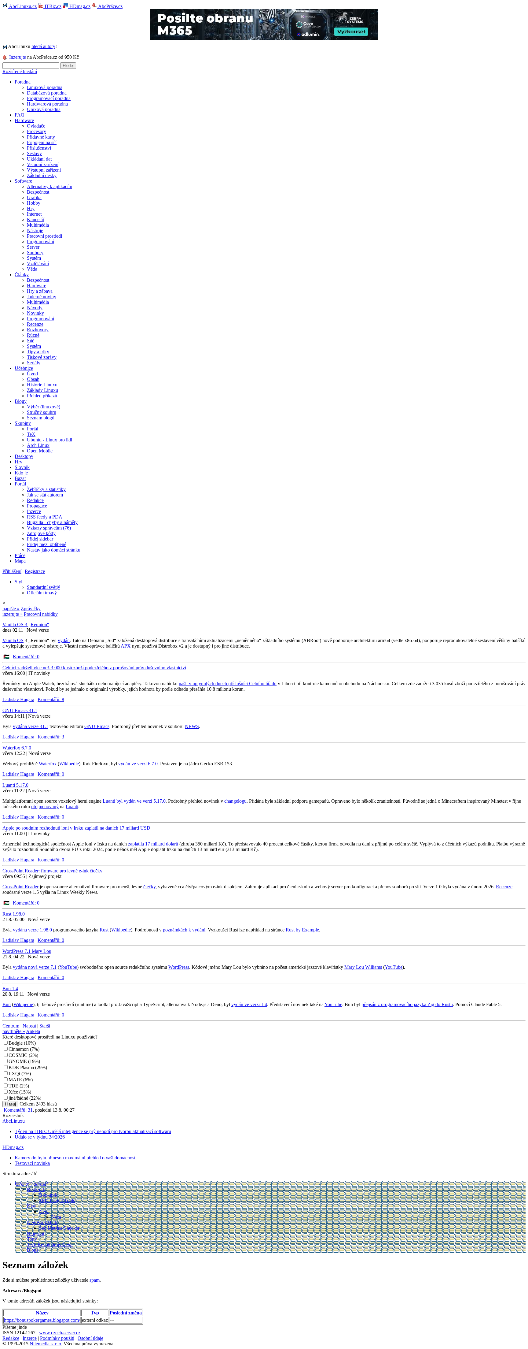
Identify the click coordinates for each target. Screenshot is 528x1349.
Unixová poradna (44, 109)
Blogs (32, 1250)
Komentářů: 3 (51, 736)
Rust (104, 929)
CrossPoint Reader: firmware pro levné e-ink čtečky (52, 870)
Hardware (24, 120)
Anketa (33, 1031)
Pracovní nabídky (41, 614)
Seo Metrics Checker (59, 1228)
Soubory (35, 252)
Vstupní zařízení (42, 164)
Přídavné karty (41, 136)
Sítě (30, 340)
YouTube (68, 967)
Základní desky (42, 175)
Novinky (35, 313)
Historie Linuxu (42, 384)
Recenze (35, 324)
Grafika (34, 197)
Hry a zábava (40, 291)
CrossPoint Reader (20, 886)
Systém (34, 258)
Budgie (16, 1043)
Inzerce (34, 511)
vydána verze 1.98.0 (32, 929)
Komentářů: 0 (26, 656)
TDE (13, 1085)
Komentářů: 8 (51, 699)
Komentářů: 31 (18, 1110)
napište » (11, 608)
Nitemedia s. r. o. (46, 1343)
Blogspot (35, 1233)
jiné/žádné (18, 1098)
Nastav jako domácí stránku (53, 549)
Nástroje (35, 230)
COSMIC (18, 1055)
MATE (15, 1079)
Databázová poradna (47, 92)
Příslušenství (39, 148)
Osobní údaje (90, 1338)
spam (95, 1280)
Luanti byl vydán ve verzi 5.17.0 (134, 801)
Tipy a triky (38, 351)
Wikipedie (69, 763)
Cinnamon (19, 1049)
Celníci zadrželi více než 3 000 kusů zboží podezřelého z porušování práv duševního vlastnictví (94, 667)
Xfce (13, 1091)
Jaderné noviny (41, 296)
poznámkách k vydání (184, 929)
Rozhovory (38, 329)
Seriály (33, 362)
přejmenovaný (45, 806)
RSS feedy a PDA (44, 516)
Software (23, 181)
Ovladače (36, 125)
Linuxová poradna (44, 87)
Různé (33, 335)
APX (126, 645)
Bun (6, 1004)
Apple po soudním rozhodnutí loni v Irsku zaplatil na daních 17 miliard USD (76, 828)
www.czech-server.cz (59, 1332)
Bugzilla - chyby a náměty (52, 522)
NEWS (192, 726)
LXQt (14, 1073)
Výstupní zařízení (44, 170)
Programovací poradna (49, 98)
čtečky (149, 886)
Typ (95, 1312)
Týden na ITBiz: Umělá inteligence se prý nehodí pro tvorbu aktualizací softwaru (93, 1131)
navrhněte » (13, 1031)
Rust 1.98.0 (13, 913)
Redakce (35, 500)
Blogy (21, 401)
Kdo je (21, 472)
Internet (34, 214)
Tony (32, 1239)
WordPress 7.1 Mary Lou (26, 951)
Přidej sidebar (40, 538)
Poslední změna (126, 1312)
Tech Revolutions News (50, 1244)
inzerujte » (12, 614)
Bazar (20, 478)
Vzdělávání (38, 263)
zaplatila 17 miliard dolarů (153, 843)
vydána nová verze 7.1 (35, 967)
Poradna (23, 81)
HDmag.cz (79, 6)
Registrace (35, 571)
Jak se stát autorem (45, 494)
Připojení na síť (42, 142)
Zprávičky (31, 608)
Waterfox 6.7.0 (16, 747)
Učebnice (24, 368)
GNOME (18, 1061)
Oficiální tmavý (42, 592)
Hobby (33, 203)
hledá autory (43, 46)
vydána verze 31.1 (30, 726)
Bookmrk (36, 1189)
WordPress (178, 967)
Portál (32, 428)
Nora (56, 1217)
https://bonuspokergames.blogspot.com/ (42, 1320)
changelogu (235, 801)
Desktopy (24, 456)
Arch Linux (38, 445)
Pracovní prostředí (44, 236)
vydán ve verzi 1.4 (249, 1004)
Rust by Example (302, 929)
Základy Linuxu (42, 390)
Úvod (32, 373)
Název (42, 1312)
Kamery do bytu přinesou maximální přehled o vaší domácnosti (76, 1157)
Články (22, 274)
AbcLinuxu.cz (22, 6)
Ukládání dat (39, 159)
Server (33, 247)
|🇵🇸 (5, 656)
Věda (32, 269)
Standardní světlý (43, 587)
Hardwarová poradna (47, 103)
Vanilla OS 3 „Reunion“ (25, 624)
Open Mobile (40, 450)
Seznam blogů (40, 417)
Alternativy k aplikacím (49, 186)
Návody (34, 307)
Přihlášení (11, 571)
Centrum (10, 1025)
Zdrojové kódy (41, 533)
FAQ (19, 114)
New (31, 1206)
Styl (18, 581)
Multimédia (38, 225)
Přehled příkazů (42, 395)
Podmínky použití (57, 1338)
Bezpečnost (38, 192)
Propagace (37, 505)
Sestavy (34, 153)
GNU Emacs (96, 726)
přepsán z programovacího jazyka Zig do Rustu (407, 1004)
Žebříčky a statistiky (46, 489)
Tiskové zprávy (42, 357)
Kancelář (35, 219)
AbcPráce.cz (110, 6)
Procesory (36, 131)
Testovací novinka (32, 1163)
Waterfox (48, 763)
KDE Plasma (21, 1067)
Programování (40, 241)
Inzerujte (17, 57)
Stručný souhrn (41, 412)
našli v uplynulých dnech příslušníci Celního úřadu (228, 683)
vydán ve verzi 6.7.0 (138, 763)
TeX (31, 434)
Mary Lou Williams (363, 967)
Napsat (29, 1025)
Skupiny (23, 423)
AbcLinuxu (13, 1121)
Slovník (22, 467)
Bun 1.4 (10, 988)
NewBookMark (42, 1222)
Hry (31, 208)
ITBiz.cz (52, 6)
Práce (20, 555)
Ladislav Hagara (18, 699)
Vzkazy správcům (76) (49, 527)
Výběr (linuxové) (43, 406)
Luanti (72, 806)
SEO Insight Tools (57, 1200)
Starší (44, 1025)
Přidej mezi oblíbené (46, 544)
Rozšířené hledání (19, 71)
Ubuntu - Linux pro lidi (49, 439)
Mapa (20, 560)
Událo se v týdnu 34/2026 (40, 1136)
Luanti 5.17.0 (15, 785)
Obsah (33, 379)
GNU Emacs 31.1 (19, 710)
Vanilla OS (13, 640)
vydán (64, 640)
